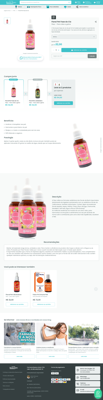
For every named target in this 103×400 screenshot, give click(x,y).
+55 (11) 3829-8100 (85, 378)
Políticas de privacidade (9, 379)
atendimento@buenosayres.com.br (89, 391)
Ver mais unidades (85, 372)
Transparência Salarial (8, 389)
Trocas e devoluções (8, 375)
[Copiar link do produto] (96, 21)
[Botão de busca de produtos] (69, 2)
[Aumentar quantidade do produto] (58, 50)
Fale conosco (6, 386)
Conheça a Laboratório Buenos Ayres (12, 372)
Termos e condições (8, 382)
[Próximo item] (96, 289)
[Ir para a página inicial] (11, 2)
